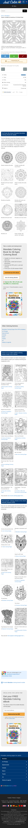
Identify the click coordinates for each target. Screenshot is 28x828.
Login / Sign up (23, 2)
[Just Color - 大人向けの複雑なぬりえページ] (25, 805)
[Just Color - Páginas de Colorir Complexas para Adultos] (19, 805)
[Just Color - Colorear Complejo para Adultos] (14, 805)
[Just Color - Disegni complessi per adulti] (11, 805)
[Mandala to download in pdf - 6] (21, 526)
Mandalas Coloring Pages (21, 531)
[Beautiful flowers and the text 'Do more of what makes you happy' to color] (21, 624)
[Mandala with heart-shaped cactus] (7, 180)
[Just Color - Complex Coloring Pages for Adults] (4, 805)
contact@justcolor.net (19, 821)
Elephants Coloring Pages (7, 628)
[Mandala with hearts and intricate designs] (21, 198)
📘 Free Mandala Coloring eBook (8, 785)
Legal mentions (10, 802)
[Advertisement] (14, 112)
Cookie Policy (16, 802)
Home (2, 15)
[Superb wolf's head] (21, 552)
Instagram (18, 797)
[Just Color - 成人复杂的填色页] (22, 805)
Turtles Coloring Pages (7, 546)
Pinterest (14, 797)
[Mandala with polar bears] (7, 215)
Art (2, 340)
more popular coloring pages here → (16, 635)
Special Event (5, 333)
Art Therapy (5, 331)
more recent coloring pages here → (15, 495)
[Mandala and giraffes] (7, 198)
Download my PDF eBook (12, 272)
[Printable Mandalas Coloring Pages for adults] (2, 682)
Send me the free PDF (14, 714)
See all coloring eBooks (11, 277)
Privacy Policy (12, 718)
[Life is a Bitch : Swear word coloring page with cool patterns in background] (7, 567)
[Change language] (26, 2)
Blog (21, 800)
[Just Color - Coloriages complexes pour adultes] (8, 805)
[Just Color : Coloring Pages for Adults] (12, 2)
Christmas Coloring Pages (21, 605)
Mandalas (7, 15)
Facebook (10, 797)
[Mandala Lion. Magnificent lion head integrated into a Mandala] (7, 231)
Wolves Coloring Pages (21, 556)
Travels (4, 338)
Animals (4, 335)
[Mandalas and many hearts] (21, 215)
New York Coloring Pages (21, 454)
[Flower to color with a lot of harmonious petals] (21, 574)
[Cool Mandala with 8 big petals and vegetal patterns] (7, 596)
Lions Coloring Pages (6, 530)
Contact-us (4, 802)
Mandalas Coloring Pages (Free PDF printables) (13, 329)
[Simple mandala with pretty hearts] (21, 180)
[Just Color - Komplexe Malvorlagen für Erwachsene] (16, 805)
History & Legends (6, 342)
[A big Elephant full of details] (7, 624)
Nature (3, 336)
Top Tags (25, 800)
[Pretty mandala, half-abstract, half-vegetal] (21, 231)
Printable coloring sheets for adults (14, 682)
